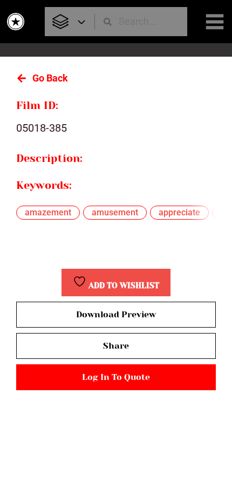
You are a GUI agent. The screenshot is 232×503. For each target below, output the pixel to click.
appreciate (179, 212)
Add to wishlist (122, 285)
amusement (115, 212)
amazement (48, 212)
